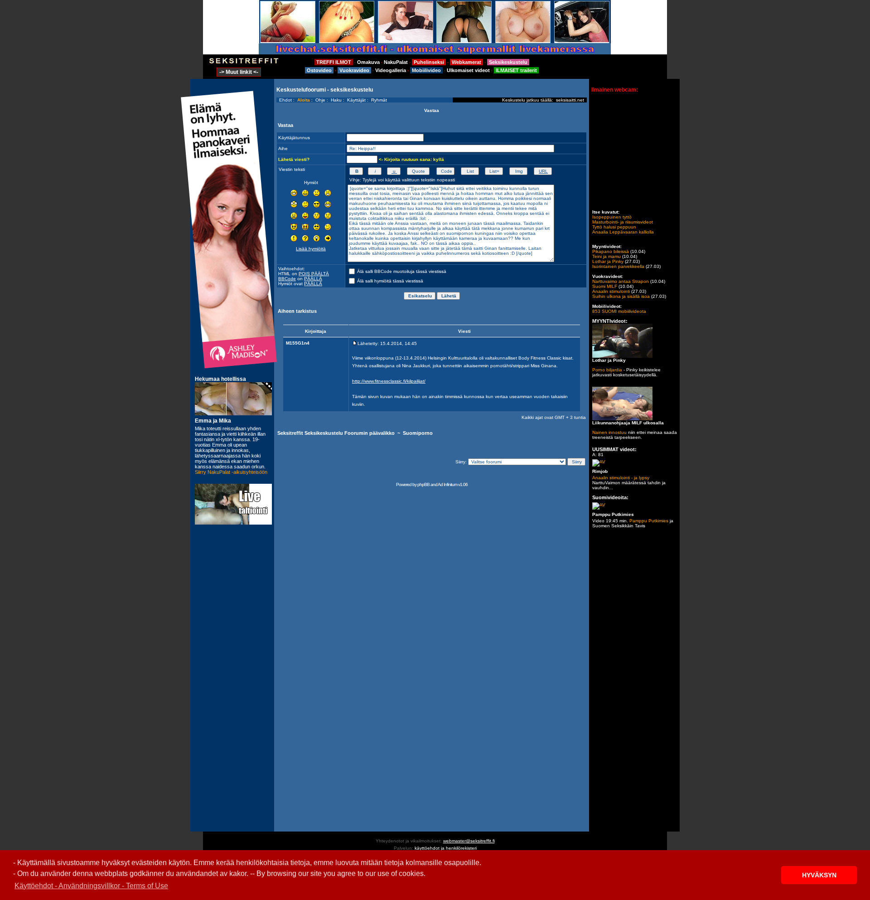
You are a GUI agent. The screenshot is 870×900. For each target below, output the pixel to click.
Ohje (320, 99)
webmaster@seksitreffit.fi (469, 840)
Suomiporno (418, 433)
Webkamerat (466, 62)
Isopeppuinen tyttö (612, 216)
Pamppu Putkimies (648, 520)
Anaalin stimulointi (611, 291)
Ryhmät (379, 99)
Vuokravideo (354, 70)
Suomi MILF (604, 286)
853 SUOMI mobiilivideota (619, 311)
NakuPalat (396, 62)
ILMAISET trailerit (516, 70)
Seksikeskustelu (508, 62)
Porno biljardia (607, 369)
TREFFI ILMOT (334, 62)
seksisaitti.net (570, 99)
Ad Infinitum (447, 484)
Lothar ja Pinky (608, 261)
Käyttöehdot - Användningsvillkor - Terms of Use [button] (91, 886)
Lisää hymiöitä (311, 248)
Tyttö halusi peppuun (614, 226)
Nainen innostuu (609, 432)
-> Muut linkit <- (239, 72)
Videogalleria (390, 70)
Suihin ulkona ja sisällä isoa (621, 296)
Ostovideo (319, 70)
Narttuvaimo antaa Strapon (620, 281)
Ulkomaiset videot (468, 70)
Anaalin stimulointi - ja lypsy (620, 477)
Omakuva (368, 62)
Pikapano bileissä (610, 251)
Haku (336, 99)
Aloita (303, 99)
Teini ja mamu (606, 256)
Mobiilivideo (426, 70)
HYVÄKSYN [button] (819, 875)
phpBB (423, 484)
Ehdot (285, 99)
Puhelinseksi (428, 62)
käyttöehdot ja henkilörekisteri (446, 848)
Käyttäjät (356, 99)
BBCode (287, 278)
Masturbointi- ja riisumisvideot (622, 221)
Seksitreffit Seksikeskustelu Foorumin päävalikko (336, 433)
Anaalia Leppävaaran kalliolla (623, 231)
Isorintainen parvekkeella (618, 266)
